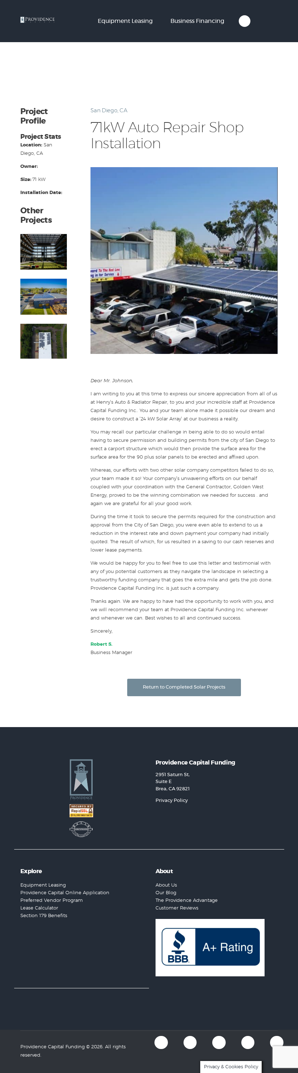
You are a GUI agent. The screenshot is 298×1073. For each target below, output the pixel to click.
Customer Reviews (177, 908)
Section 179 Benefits (43, 915)
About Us (166, 885)
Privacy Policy (172, 800)
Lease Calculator (39, 908)
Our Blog (166, 893)
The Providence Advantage (187, 900)
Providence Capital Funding (52, 1047)
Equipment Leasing (43, 885)
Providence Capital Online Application (64, 893)
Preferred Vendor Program (51, 900)
